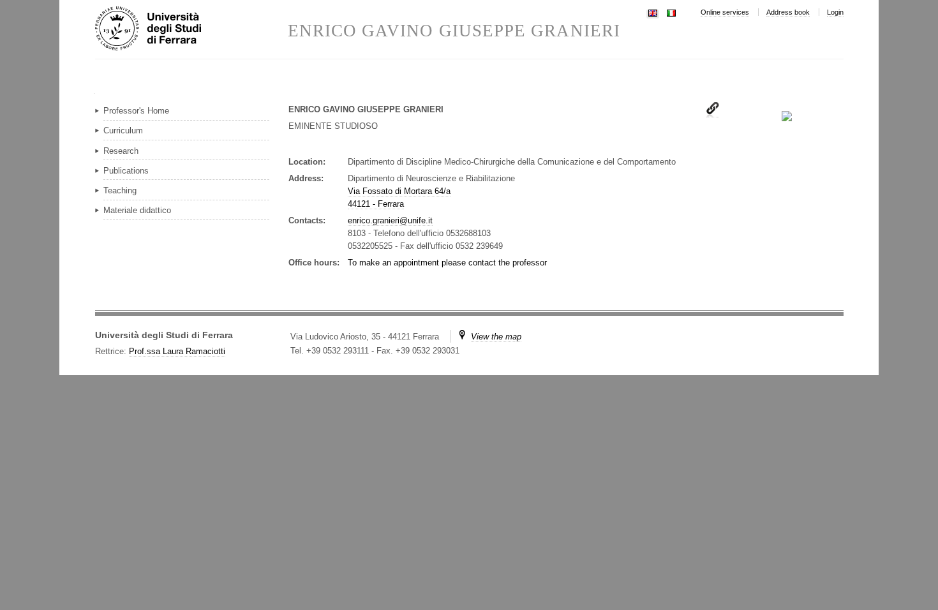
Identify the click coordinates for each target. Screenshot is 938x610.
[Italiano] (671, 12)
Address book (788, 12)
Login (835, 12)
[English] (652, 12)
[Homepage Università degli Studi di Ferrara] (191, 29)
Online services (725, 12)
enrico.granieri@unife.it (390, 220)
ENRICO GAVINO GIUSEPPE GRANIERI (454, 31)
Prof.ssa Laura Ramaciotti (177, 351)
